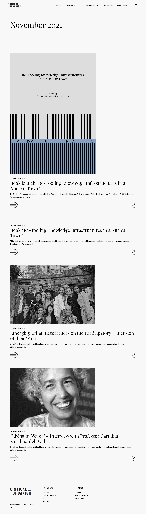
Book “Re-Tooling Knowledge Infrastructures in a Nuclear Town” (68, 232)
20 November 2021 (20, 329)
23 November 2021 (20, 226)
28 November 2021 (20, 179)
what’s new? (122, 5)
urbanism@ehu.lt (81, 495)
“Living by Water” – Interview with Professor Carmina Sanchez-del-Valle (64, 438)
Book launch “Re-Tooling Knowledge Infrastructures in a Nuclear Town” (67, 185)
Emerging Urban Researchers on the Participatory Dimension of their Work (72, 335)
